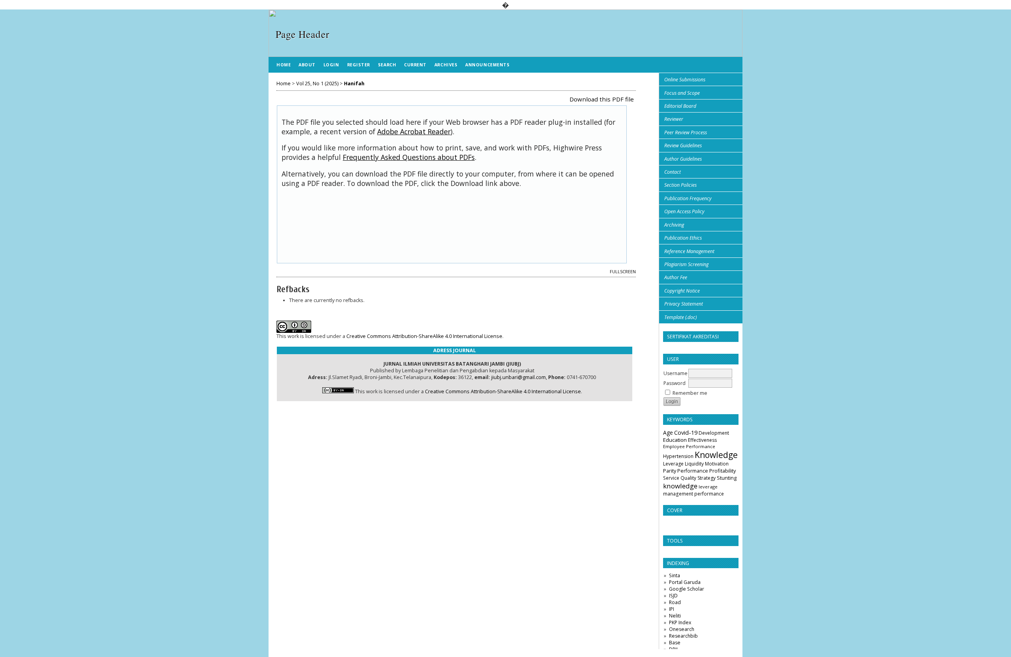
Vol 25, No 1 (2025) (317, 83)
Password (674, 383)
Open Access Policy (684, 211)
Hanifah (354, 83)
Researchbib (683, 636)
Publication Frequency (688, 198)
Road (675, 602)
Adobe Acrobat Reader (414, 131)
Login (331, 65)
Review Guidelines (683, 145)
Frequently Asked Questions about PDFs (409, 157)
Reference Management (689, 251)
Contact (672, 172)
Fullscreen (623, 271)
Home (283, 65)
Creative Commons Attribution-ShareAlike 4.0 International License (424, 336)
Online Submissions (684, 79)
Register (358, 65)
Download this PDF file (601, 99)
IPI (671, 609)
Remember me (690, 393)
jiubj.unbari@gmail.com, (519, 377)
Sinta (674, 575)
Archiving (674, 225)
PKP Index (680, 622)
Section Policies (680, 185)
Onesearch (681, 629)
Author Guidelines (683, 159)
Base (674, 642)
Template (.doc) (680, 317)
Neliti (675, 615)
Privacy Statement (683, 303)
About (307, 65)
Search (387, 65)
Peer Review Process (685, 132)
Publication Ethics (683, 238)
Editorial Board (680, 106)
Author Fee (675, 277)
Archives (445, 65)
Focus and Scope (682, 93)
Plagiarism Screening (686, 264)
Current (415, 65)
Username (675, 373)
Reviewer (673, 119)
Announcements (487, 65)
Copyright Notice (682, 290)
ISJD (673, 595)
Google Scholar (686, 589)
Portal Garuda (685, 582)
